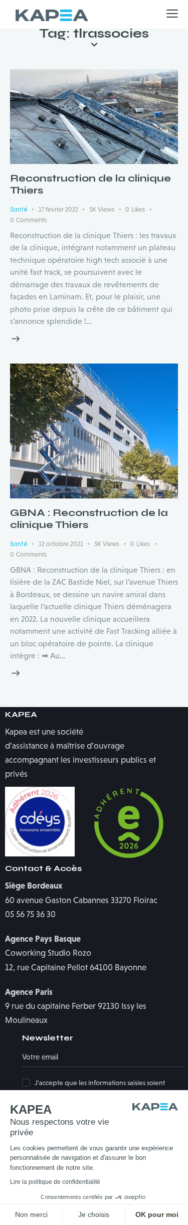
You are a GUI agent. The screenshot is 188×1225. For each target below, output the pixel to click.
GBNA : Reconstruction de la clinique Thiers (89, 518)
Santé (18, 210)
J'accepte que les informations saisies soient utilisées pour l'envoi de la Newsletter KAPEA (102, 1088)
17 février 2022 (58, 209)
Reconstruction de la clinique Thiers (90, 184)
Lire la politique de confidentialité (55, 1181)
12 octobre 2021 (61, 544)
